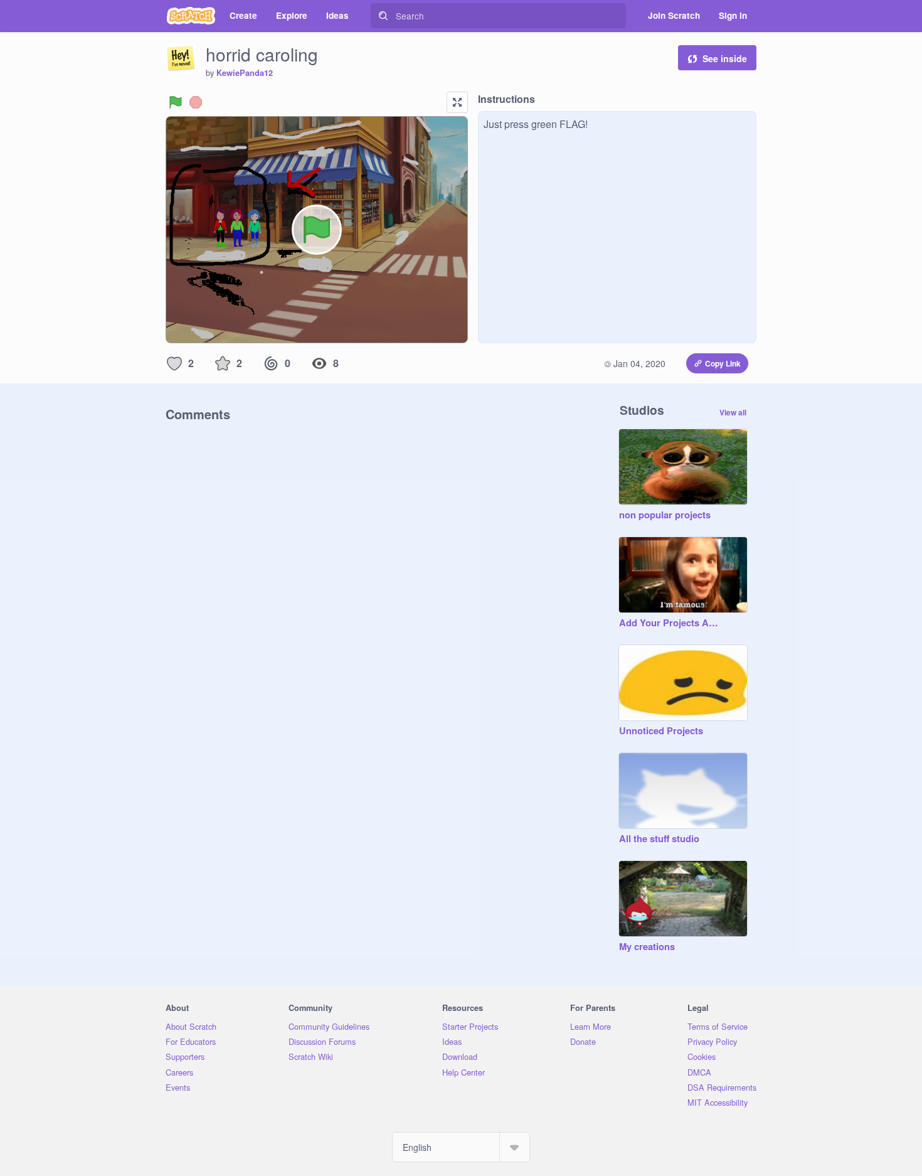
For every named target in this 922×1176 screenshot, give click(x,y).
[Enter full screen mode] (457, 102)
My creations (647, 947)
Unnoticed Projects (661, 731)
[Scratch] (191, 15)
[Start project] (176, 102)
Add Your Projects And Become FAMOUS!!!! (670, 623)
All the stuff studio (659, 839)
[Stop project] (196, 102)
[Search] (383, 15)
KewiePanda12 (244, 72)
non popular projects (665, 515)
